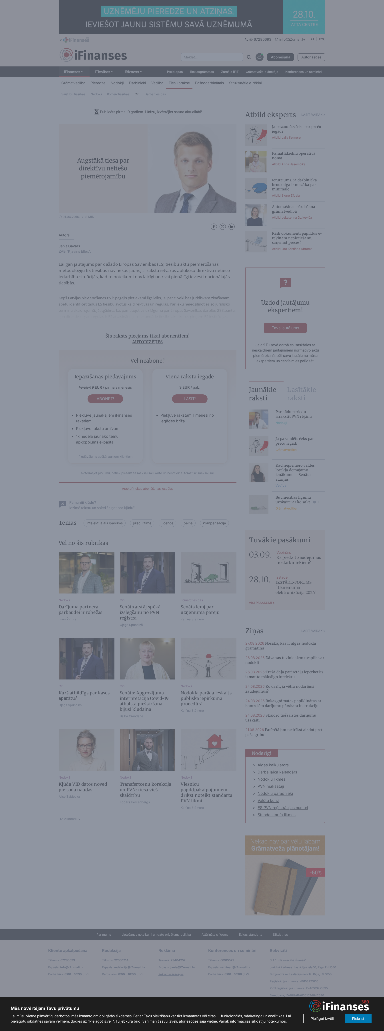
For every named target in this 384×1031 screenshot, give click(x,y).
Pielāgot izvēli (322, 1018)
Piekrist (358, 1018)
